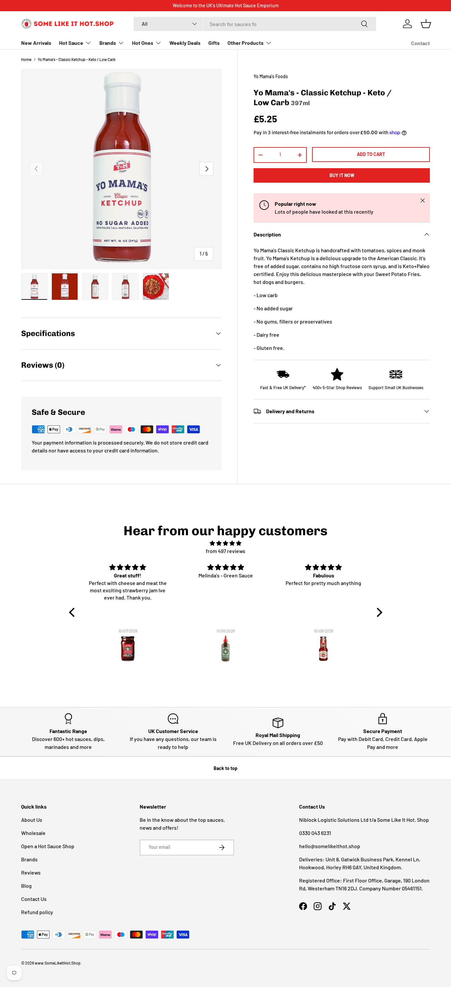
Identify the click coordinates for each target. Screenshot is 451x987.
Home (26, 59)
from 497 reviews (225, 551)
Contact (420, 43)
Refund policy (37, 912)
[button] (426, 23)
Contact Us (34, 899)
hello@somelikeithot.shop (329, 846)
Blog (26, 885)
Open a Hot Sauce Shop (47, 846)
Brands (107, 43)
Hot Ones (142, 43)
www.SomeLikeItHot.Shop (58, 963)
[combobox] (255, 24)
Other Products (245, 43)
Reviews (31, 872)
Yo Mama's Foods (271, 76)
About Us (31, 820)
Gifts (214, 43)
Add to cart (371, 154)
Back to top (225, 768)
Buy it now (342, 175)
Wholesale (33, 833)
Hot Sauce (71, 43)
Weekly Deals (184, 43)
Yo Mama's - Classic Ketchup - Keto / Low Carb (77, 59)
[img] (226, 543)
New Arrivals (36, 43)
